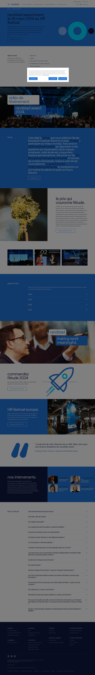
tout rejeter (53, 78)
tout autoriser (62, 78)
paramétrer (33, 78)
